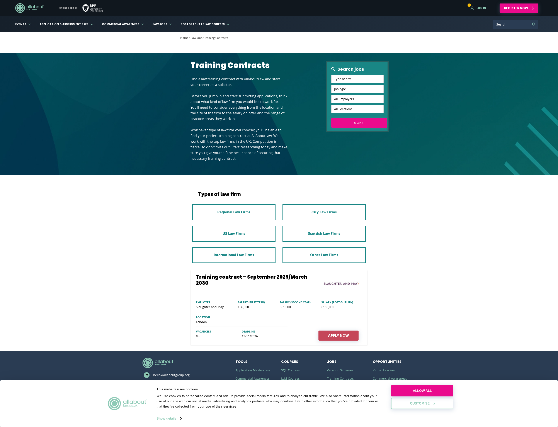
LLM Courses (290, 378)
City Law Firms (324, 212)
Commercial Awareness (120, 24)
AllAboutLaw (29, 8)
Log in (478, 8)
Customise (420, 403)
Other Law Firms (324, 255)
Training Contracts (340, 378)
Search (533, 24)
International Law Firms (234, 255)
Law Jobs (160, 24)
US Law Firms (234, 234)
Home (184, 38)
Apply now (338, 335)
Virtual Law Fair (384, 370)
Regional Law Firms (233, 212)
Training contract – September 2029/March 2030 (251, 280)
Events (20, 24)
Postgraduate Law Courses (203, 24)
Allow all (422, 391)
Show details (166, 418)
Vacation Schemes (340, 370)
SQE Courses (290, 370)
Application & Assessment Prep (64, 24)
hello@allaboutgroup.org (171, 375)
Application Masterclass (252, 370)
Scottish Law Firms (324, 234)
